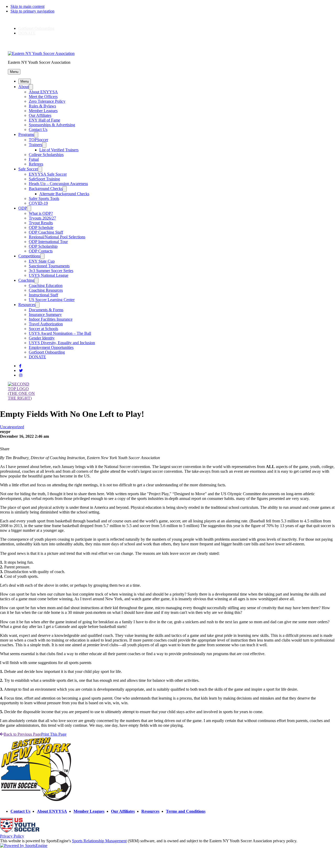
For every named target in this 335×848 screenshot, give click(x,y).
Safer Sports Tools (44, 198)
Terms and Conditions (185, 811)
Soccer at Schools (43, 328)
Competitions (29, 256)
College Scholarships (46, 154)
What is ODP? (41, 213)
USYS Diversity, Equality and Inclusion (62, 343)
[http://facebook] (20, 366)
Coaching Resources (46, 290)
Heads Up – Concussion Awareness (58, 183)
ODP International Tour (48, 241)
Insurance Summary (45, 314)
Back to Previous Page (22, 734)
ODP (22, 208)
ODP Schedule (41, 227)
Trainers (35, 144)
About (23, 86)
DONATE (27, 33)
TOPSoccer (38, 139)
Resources (26, 304)
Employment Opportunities (51, 347)
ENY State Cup (42, 261)
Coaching (26, 280)
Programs (26, 134)
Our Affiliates (40, 115)
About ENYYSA (43, 92)
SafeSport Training (44, 179)
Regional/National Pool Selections (57, 237)
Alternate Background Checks (64, 194)
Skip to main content (27, 6)
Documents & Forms (46, 310)
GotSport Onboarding (36, 28)
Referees (36, 164)
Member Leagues (43, 110)
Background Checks (46, 188)
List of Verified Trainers (59, 150)
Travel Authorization (46, 324)
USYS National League (48, 275)
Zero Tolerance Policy (47, 101)
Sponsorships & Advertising (52, 125)
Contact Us (38, 129)
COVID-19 (38, 203)
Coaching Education (46, 285)
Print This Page (53, 734)
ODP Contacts (41, 251)
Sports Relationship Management (99, 841)
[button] (14, 71)
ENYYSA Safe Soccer (48, 174)
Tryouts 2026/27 (42, 218)
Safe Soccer (28, 169)
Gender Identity (42, 338)
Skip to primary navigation (32, 11)
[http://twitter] (21, 371)
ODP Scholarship (43, 246)
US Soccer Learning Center (52, 299)
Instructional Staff (43, 295)
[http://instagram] (20, 375)
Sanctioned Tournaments (49, 266)
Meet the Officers (43, 96)
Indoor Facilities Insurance (50, 319)
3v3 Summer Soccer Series (51, 270)
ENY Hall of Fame (44, 120)
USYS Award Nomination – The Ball (60, 333)
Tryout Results (41, 223)
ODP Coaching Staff (46, 232)
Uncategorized (12, 427)
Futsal (34, 159)
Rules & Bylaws (42, 106)
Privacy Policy (12, 836)
